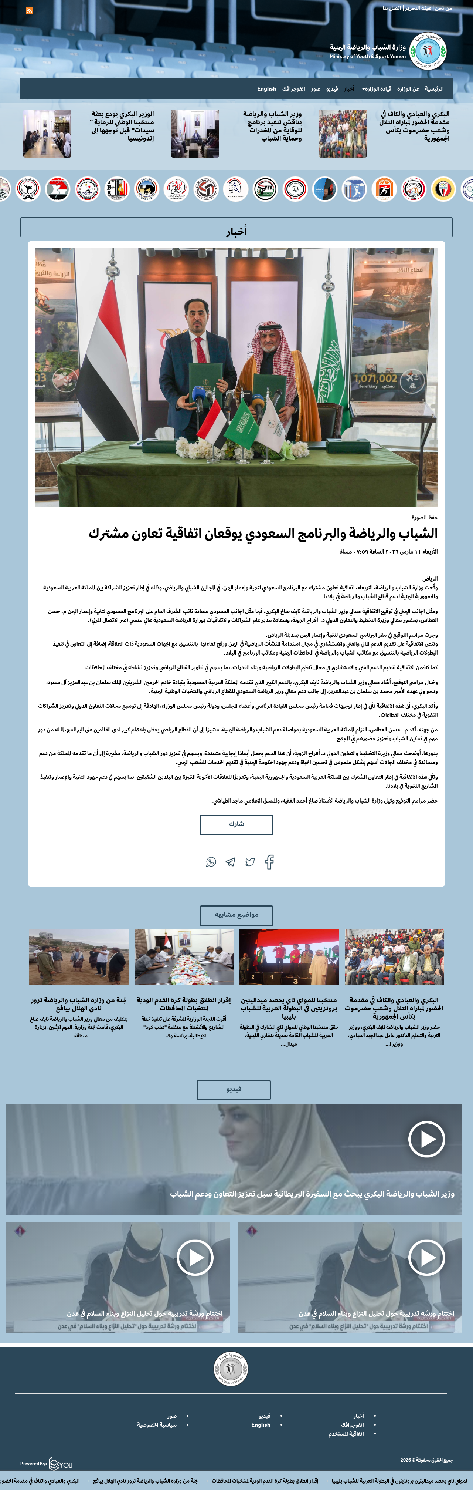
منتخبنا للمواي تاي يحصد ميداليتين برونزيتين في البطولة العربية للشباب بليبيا (289, 1007)
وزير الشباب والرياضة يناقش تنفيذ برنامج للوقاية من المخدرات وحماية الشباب (272, 125)
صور (315, 88)
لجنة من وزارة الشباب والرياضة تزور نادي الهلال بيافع (239, 1480)
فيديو (332, 88)
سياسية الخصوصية (157, 1424)
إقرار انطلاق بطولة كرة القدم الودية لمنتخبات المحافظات (359, 1480)
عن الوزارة (408, 88)
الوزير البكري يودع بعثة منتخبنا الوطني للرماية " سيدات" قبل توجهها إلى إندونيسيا (122, 125)
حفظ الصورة (425, 517)
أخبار (349, 88)
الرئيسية (434, 88)
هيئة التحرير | (416, 7)
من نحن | (442, 7)
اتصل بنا (392, 7)
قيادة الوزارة (378, 88)
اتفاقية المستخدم (346, 1433)
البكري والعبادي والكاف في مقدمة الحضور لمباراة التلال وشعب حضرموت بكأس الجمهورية (87, 1480)
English (266, 88)
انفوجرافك (293, 88)
